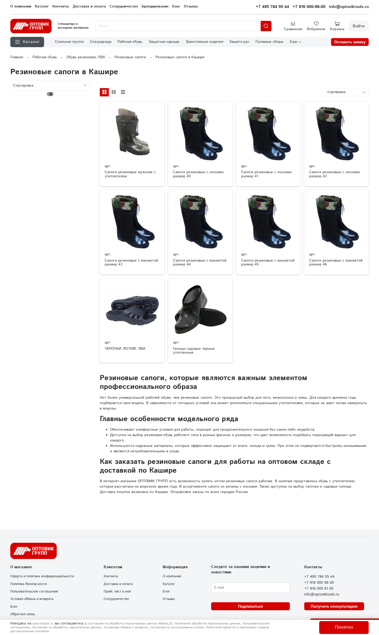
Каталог (42, 6)
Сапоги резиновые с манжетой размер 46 (335, 262)
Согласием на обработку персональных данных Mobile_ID (130, 623)
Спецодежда (100, 41)
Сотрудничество (124, 6)
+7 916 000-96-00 (309, 7)
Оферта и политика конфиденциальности (42, 576)
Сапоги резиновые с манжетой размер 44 (199, 262)
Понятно (344, 627)
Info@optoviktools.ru (349, 7)
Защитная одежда (164, 41)
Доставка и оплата (89, 6)
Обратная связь (22, 614)
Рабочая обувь (130, 41)
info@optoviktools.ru (321, 594)
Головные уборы (269, 41)
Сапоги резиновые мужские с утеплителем (130, 174)
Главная (16, 57)
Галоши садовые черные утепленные (194, 350)
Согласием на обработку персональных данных (66, 627)
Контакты (60, 6)
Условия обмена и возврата (31, 599)
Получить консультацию (334, 606)
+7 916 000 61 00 (318, 588)
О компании (20, 6)
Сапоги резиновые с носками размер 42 (334, 174)
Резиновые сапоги (130, 57)
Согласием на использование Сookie (176, 627)
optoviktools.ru (43, 623)
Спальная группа (69, 41)
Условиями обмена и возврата (126, 627)
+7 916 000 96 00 (319, 583)
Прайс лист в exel (117, 591)
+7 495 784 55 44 (272, 7)
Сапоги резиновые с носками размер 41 (266, 174)
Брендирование (155, 6)
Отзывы (191, 6)
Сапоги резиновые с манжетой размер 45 (267, 262)
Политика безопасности (28, 584)
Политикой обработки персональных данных (207, 623)
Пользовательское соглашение (34, 591)
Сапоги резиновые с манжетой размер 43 (131, 262)
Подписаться (250, 606)
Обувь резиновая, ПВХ (86, 57)
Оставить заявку (350, 42)
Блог (176, 6)
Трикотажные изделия (204, 41)
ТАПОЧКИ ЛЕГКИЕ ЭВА (125, 348)
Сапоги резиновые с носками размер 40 (198, 174)
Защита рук (239, 41)
